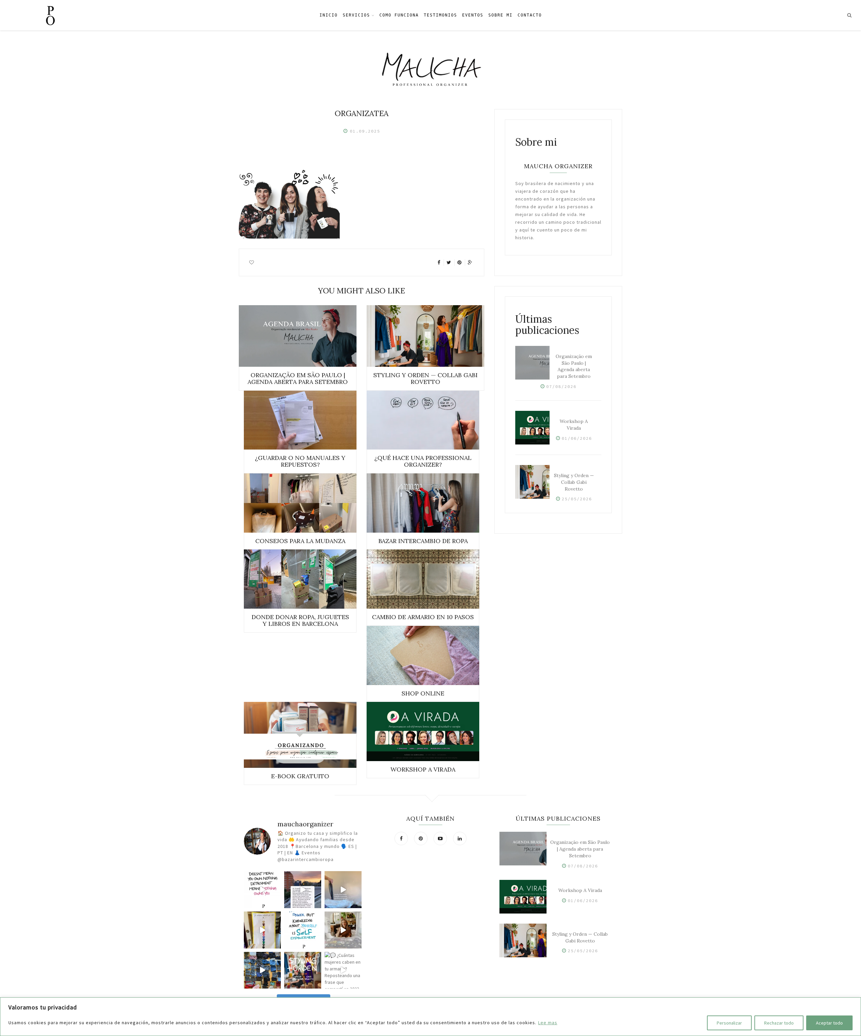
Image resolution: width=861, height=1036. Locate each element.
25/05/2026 (577, 498)
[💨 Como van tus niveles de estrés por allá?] (343, 889)
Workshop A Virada (574, 424)
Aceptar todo (829, 1023)
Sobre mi (500, 15)
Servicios (356, 15)
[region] (430, 1016)
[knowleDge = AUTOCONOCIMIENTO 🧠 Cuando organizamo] (302, 930)
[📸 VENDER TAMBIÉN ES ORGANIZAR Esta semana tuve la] (262, 970)
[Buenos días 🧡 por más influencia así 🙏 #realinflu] (302, 889)
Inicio (329, 15)
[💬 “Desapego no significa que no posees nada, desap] (262, 889)
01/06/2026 (577, 438)
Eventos (472, 15)
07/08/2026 (561, 386)
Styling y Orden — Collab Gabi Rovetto (574, 482)
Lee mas (547, 1023)
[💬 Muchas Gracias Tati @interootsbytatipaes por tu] (343, 930)
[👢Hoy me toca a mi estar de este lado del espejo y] (262, 930)
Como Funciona (399, 15)
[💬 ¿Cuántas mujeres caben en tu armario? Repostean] (343, 970)
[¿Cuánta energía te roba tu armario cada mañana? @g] (302, 970)
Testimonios (440, 15)
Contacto (530, 15)
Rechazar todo (779, 1023)
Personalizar (729, 1023)
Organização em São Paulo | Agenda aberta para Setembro (574, 366)
